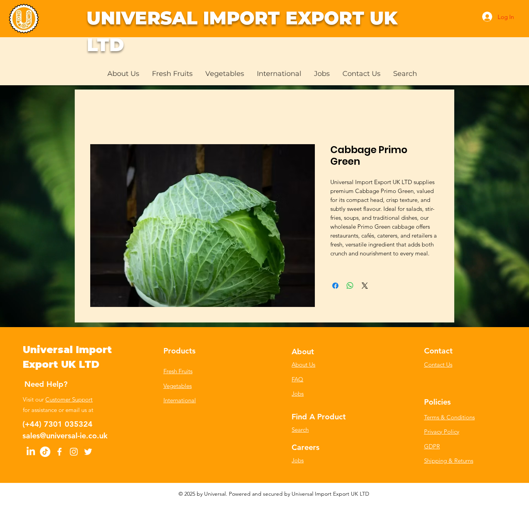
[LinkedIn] (31, 451)
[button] (172, 73)
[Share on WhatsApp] (350, 285)
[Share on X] (364, 285)
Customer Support (69, 399)
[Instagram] (74, 451)
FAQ (297, 379)
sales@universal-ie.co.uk (65, 435)
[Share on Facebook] (335, 285)
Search (300, 429)
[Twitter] (88, 451)
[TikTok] (45, 451)
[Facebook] (59, 451)
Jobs (298, 393)
